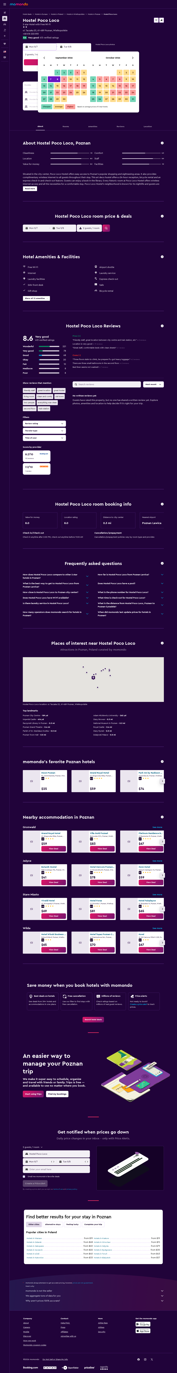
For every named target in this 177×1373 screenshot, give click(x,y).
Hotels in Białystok (102, 1258)
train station (44, 409)
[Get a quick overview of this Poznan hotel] (162, 143)
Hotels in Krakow (101, 1238)
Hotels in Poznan (94, 14)
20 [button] (44, 92)
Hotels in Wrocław (102, 1242)
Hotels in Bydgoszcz (103, 1250)
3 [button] (70, 73)
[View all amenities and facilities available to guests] (162, 257)
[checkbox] (36, 456)
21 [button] (51, 92)
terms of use (58, 1189)
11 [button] (77, 79)
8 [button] (57, 79)
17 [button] (71, 86)
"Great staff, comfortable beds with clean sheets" (99, 348)
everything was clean (47, 403)
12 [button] (84, 79)
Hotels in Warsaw (34, 1238)
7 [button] (50, 79)
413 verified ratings (49, 38)
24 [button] (70, 92)
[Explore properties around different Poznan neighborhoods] (162, 817)
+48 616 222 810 (31, 34)
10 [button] (71, 79)
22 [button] (57, 92)
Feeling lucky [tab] (72, 1224)
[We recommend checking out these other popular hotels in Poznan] (162, 762)
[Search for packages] (4, 30)
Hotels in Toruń (100, 1254)
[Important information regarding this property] (162, 504)
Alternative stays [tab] (53, 1224)
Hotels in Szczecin (35, 1250)
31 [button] (133, 99)
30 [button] (64, 99)
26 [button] (84, 92)
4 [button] (77, 73)
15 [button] (57, 86)
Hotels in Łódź (33, 1254)
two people (29, 403)
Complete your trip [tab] (93, 1224)
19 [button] (84, 86)
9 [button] (64, 79)
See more (157, 827)
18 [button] (77, 86)
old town (59, 397)
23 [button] (64, 92)
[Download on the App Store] (143, 1330)
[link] (53, 849)
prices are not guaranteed (83, 1283)
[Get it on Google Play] (143, 1324)
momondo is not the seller (39, 1291)
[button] (5, 4)
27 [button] (44, 99)
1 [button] (57, 73)
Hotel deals (27, 14)
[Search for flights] (4, 12)
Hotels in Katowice (35, 1258)
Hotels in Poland (57, 14)
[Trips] (4, 44)
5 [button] (84, 73)
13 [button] (44, 86)
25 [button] (77, 92)
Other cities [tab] (33, 1224)
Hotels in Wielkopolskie (75, 14)
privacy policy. (72, 1189)
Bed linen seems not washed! (90, 367)
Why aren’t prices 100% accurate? (43, 1301)
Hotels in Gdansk (34, 1242)
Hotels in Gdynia (101, 1246)
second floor (29, 409)
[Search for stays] (4, 18)
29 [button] (57, 99)
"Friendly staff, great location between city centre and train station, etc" (109, 340)
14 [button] (51, 86)
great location (44, 390)
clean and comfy (44, 397)
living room (29, 397)
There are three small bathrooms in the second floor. (101, 363)
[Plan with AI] (4, 36)
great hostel (59, 390)
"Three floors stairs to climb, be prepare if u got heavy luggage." (106, 359)
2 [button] (64, 73)
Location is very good (87, 344)
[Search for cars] (4, 24)
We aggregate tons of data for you (43, 1296)
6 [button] (44, 79)
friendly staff (29, 390)
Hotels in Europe (41, 14)
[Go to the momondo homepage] (19, 4)
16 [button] (64, 86)
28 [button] (51, 99)
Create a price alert (138, 1004)
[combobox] (59, 1154)
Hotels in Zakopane (35, 1246)
